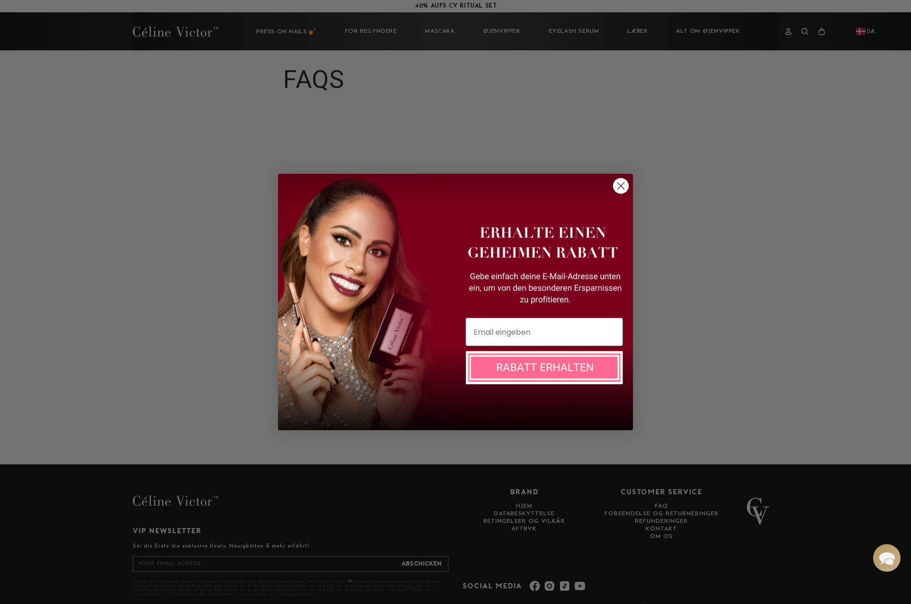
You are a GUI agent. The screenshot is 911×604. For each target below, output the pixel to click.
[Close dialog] (621, 186)
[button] (887, 558)
